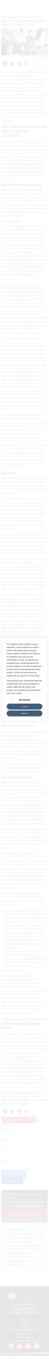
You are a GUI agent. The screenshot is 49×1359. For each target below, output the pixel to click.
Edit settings (24, 699)
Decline (24, 713)
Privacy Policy (33, 675)
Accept (24, 706)
